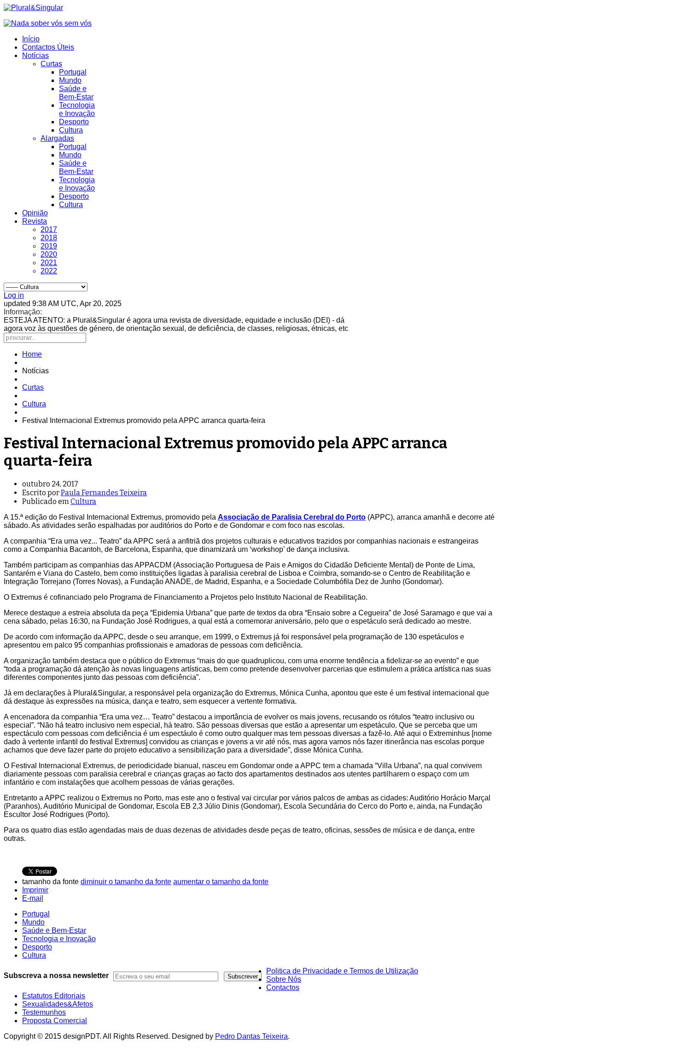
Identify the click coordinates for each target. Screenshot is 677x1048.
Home (32, 354)
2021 (49, 262)
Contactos (282, 987)
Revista (34, 221)
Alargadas (57, 138)
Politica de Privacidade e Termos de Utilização (342, 971)
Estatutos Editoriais (53, 996)
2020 (49, 254)
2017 (49, 229)
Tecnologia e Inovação (77, 109)
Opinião (35, 213)
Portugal (73, 72)
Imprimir (35, 890)
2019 (49, 246)
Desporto (74, 122)
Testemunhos (44, 1012)
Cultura (71, 130)
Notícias (35, 55)
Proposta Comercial (54, 1021)
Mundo (70, 80)
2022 (49, 271)
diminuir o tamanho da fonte (126, 882)
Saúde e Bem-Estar (76, 93)
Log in (14, 295)
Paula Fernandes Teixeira (104, 492)
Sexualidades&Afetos (57, 1004)
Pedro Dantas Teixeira (251, 1036)
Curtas (51, 64)
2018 (49, 238)
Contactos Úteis (48, 47)
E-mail (32, 898)
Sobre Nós (283, 979)
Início (31, 39)
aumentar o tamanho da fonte (220, 882)
